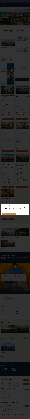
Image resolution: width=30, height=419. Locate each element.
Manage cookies (9, 211)
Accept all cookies (8, 213)
